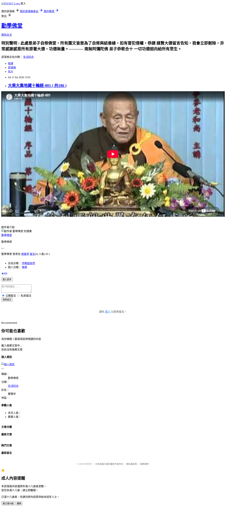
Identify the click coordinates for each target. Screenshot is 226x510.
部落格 (12, 67)
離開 (19, 503)
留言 (32, 254)
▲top (4, 273)
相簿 (10, 63)
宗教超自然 (28, 263)
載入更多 (7, 279)
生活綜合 (28, 57)
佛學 (24, 267)
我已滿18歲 (8, 503)
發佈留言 (7, 299)
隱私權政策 (131, 464)
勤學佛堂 (12, 26)
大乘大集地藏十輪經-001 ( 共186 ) (37, 85)
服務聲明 (144, 464)
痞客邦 (25, 254)
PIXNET (88, 464)
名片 (10, 71)
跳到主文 (6, 34)
